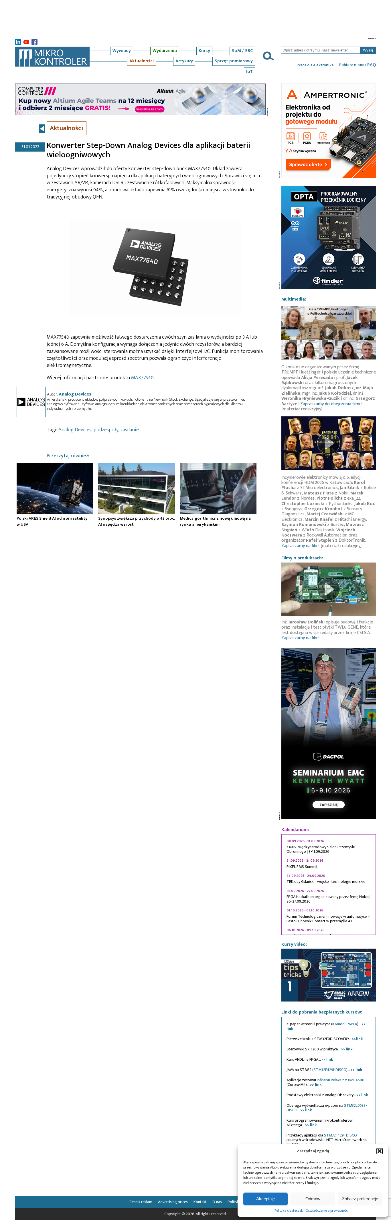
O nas (217, 1202)
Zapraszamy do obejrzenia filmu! (331, 404)
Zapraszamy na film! (300, 546)
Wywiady (121, 51)
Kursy (204, 51)
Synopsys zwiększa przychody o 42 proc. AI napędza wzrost (136, 521)
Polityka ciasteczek (289, 1210)
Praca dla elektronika (315, 65)
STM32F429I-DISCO (329, 1069)
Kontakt (200, 1202)
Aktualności (141, 61)
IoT (249, 71)
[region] (329, 884)
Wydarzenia (165, 51)
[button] (379, 1151)
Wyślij (368, 50)
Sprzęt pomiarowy (234, 61)
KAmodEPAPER (344, 1024)
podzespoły (106, 430)
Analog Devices (75, 394)
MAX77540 (142, 377)
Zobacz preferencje (360, 1198)
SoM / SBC (242, 51)
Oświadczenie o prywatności (327, 1210)
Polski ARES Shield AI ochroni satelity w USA (52, 521)
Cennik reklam (140, 1202)
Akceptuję (265, 1198)
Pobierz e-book (357, 64)
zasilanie (130, 430)
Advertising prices (173, 1202)
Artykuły (184, 61)
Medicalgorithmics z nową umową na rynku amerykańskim (215, 521)
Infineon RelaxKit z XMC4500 (340, 1080)
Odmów (312, 1198)
